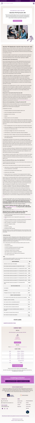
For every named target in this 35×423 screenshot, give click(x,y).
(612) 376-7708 (13, 346)
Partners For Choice (21, 420)
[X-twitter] (5, 409)
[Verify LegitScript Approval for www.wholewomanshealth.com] (27, 413)
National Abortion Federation (19, 209)
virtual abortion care (10, 206)
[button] (32, 0)
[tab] (17, 323)
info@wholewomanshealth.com (21, 346)
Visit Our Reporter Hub (5, 406)
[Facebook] (2, 409)
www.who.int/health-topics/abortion (24, 100)
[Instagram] (7, 409)
